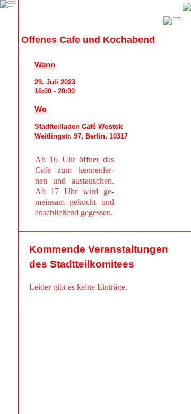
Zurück (187, 7)
